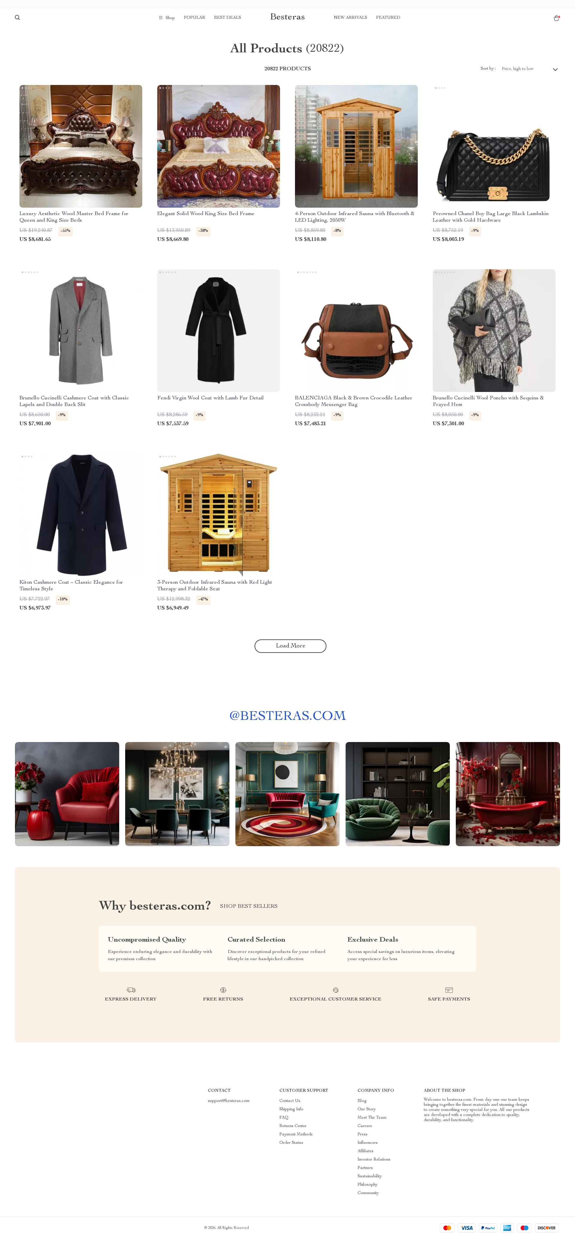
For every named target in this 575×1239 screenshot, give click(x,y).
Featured (388, 18)
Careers (365, 1126)
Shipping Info (291, 1109)
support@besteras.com (229, 1101)
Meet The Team (372, 1118)
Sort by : (488, 69)
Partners (365, 1168)
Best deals (227, 18)
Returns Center (293, 1126)
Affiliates (365, 1151)
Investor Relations (374, 1160)
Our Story (367, 1109)
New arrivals (350, 18)
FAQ (283, 1118)
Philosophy (368, 1185)
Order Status (291, 1143)
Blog (362, 1101)
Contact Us (289, 1101)
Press (362, 1134)
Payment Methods (296, 1134)
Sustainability (370, 1176)
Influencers (368, 1143)
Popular (194, 18)
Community (368, 1193)
